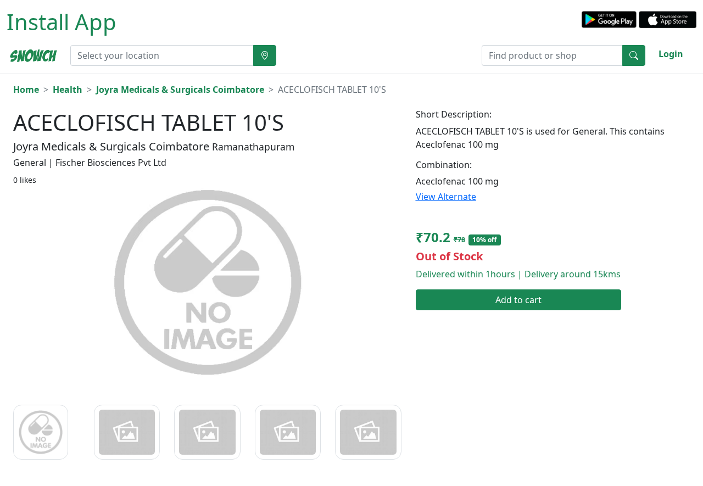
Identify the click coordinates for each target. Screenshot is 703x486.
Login (671, 54)
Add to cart (518, 300)
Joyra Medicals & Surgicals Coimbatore (180, 89)
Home (26, 89)
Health (67, 89)
